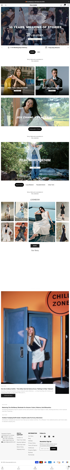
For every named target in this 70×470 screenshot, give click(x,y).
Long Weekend (29, 184)
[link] (17, 47)
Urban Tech (51, 184)
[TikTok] (49, 436)
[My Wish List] (68, 5)
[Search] (6, 5)
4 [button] (37, 178)
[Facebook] (40, 436)
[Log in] (61, 5)
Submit (53, 448)
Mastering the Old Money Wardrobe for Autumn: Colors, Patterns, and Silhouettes (26, 407)
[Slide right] (68, 47)
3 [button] (35, 178)
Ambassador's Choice (35, 129)
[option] (35, 26)
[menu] (2, 5)
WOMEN (32, 52)
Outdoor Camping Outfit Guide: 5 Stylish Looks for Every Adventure (22, 417)
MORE (35, 245)
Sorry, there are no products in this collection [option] (35, 60)
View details (8, 395)
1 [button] (34, 43)
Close (68, 1)
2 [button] (35, 43)
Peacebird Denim (40, 184)
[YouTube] (53, 436)
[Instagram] (44, 436)
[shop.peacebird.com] (35, 269)
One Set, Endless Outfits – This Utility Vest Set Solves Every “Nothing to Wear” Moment (27, 389)
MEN (38, 52)
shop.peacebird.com (10, 462)
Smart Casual (19, 184)
